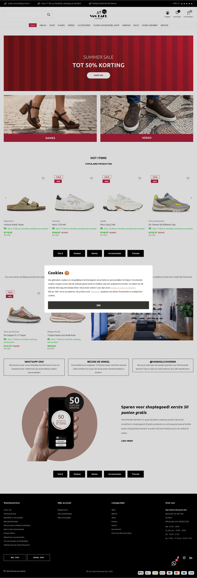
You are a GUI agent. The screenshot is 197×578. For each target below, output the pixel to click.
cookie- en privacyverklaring (123, 288)
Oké (98, 305)
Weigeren (95, 292)
